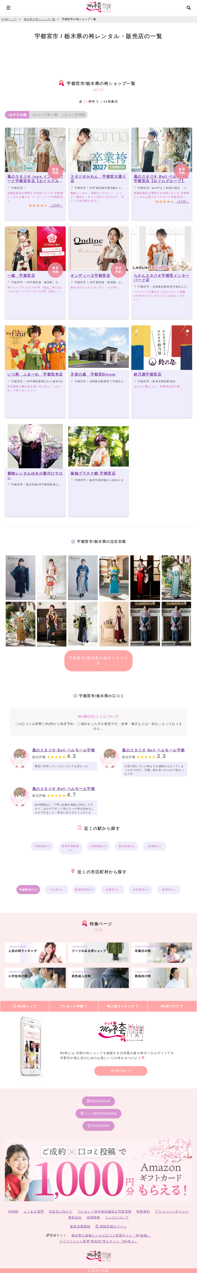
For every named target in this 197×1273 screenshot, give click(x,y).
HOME (13, 1211)
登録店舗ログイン (113, 1226)
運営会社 (75, 1217)
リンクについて (117, 1217)
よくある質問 (34, 1211)
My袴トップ (26, 1006)
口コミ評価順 (75, 115)
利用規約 (143, 1211)
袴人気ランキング (121, 1006)
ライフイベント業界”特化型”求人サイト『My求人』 (98, 1241)
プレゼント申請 (72, 1006)
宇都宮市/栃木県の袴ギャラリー (98, 658)
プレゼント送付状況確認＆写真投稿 (104, 1211)
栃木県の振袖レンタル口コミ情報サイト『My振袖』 (111, 1235)
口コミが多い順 (45, 115)
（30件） (182, 201)
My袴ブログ (170, 1006)
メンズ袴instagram (100, 1113)
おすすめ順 (18, 115)
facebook (100, 1126)
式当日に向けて (60, 1211)
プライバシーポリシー (172, 1211)
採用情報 (93, 1217)
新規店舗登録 (80, 1226)
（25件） (56, 205)
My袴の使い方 (121, 1071)
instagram (100, 1101)
